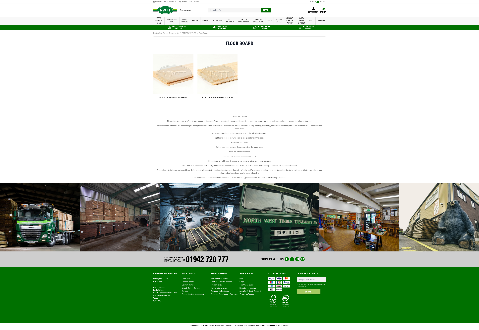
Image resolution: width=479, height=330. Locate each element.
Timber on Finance (247, 294)
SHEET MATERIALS (230, 20)
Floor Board (203, 33)
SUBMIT (308, 291)
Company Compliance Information (224, 294)
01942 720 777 (207, 259)
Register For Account (248, 288)
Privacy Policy (216, 285)
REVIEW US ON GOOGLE (308, 27)
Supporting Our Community (193, 294)
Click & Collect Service (191, 288)
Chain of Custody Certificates (223, 282)
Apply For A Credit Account (250, 291)
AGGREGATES (217, 21)
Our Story (186, 279)
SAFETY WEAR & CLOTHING (301, 20)
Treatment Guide (246, 285)
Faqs (241, 279)
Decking (205, 21)
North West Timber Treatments (166, 33)
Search (266, 10)
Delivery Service (188, 285)
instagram (297, 259)
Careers (185, 291)
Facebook (287, 259)
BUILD (269, 21)
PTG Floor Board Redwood (173, 97)
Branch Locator (188, 282)
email (302, 259)
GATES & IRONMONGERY (243, 20)
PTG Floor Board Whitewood (217, 97)
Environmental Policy (219, 279)
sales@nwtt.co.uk (160, 279)
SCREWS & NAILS (279, 20)
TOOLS (311, 21)
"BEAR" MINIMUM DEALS (158, 20)
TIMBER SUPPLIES (184, 20)
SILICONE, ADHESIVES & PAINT (290, 20)
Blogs (242, 282)
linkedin (292, 259)
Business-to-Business (220, 291)
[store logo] (165, 10)
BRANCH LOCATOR (186, 10)
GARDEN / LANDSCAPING (258, 20)
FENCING (195, 21)
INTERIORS (321, 21)
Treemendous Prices (172, 20)
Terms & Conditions (219, 288)
